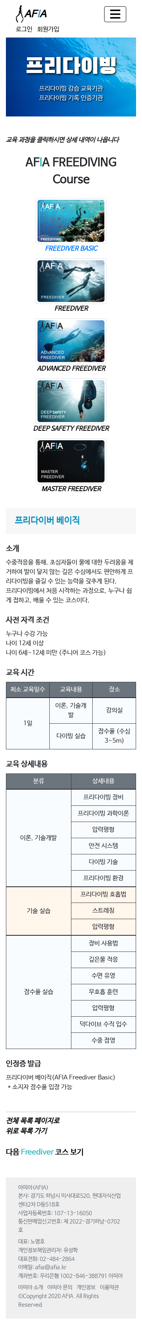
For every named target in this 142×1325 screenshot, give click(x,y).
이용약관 (109, 1287)
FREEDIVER (71, 308)
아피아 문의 (59, 1287)
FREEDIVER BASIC (71, 248)
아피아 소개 (30, 1287)
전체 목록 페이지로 (33, 1121)
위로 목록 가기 (26, 1131)
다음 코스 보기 (45, 1152)
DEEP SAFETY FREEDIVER (71, 428)
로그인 (24, 29)
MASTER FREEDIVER (71, 489)
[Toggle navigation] (115, 14)
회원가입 (48, 29)
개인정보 (86, 1287)
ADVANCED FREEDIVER (71, 368)
